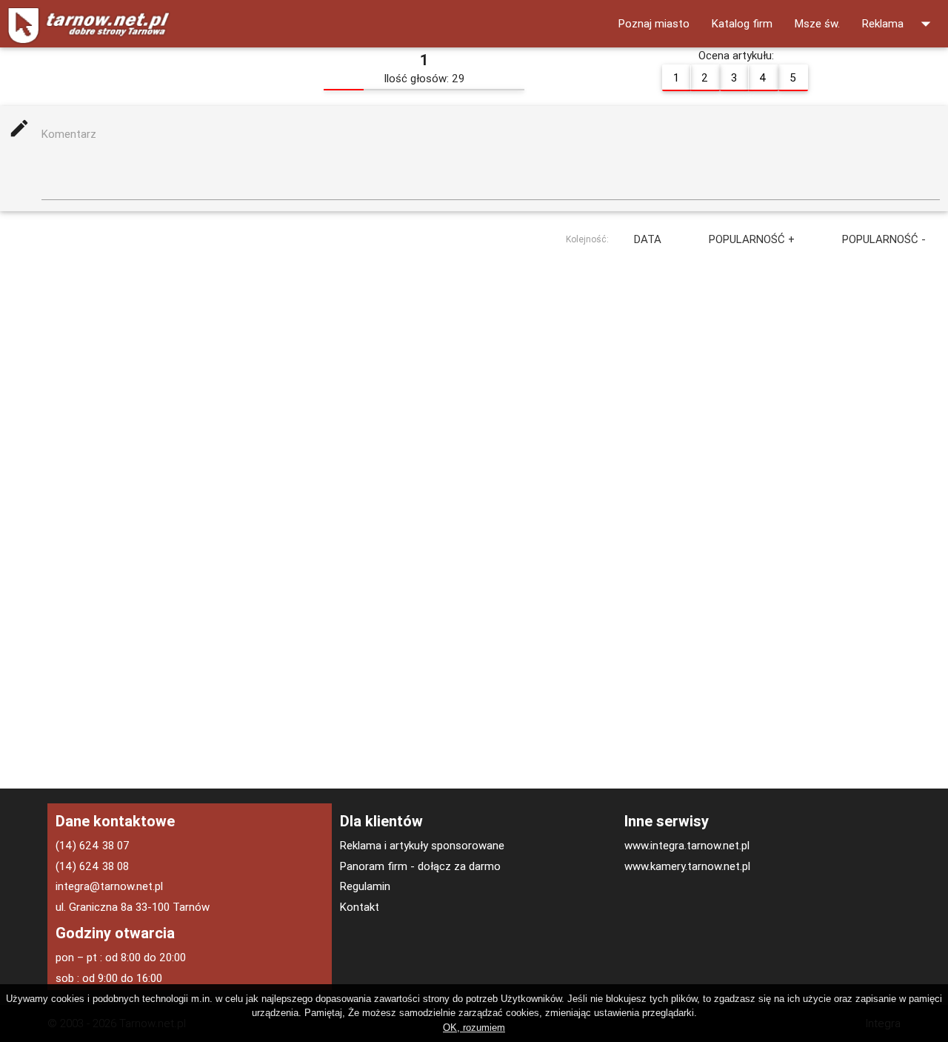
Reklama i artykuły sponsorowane (422, 845)
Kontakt (359, 907)
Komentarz (68, 134)
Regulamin (365, 886)
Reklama (899, 24)
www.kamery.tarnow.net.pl (687, 866)
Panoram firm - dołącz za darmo (420, 866)
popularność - (884, 239)
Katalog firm (742, 23)
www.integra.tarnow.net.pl (687, 845)
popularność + (752, 239)
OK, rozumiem (474, 1027)
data (647, 239)
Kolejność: (587, 238)
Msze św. (817, 23)
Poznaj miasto (654, 23)
